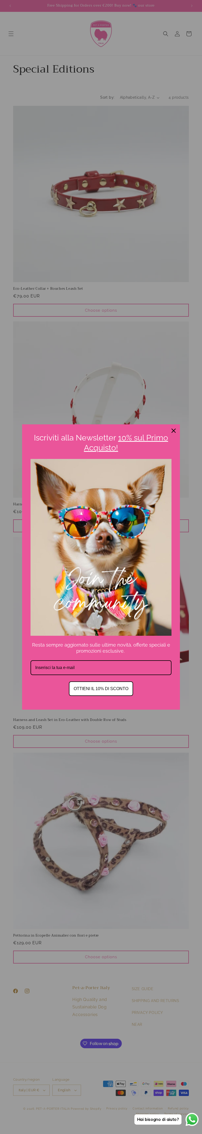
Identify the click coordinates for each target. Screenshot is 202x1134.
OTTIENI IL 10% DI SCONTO (101, 688)
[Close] (173, 430)
